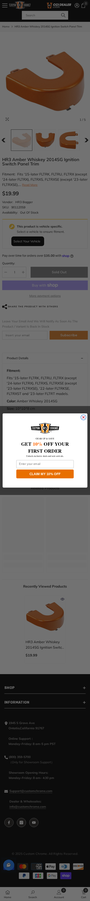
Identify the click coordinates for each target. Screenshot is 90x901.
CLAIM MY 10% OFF (45, 474)
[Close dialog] (83, 417)
